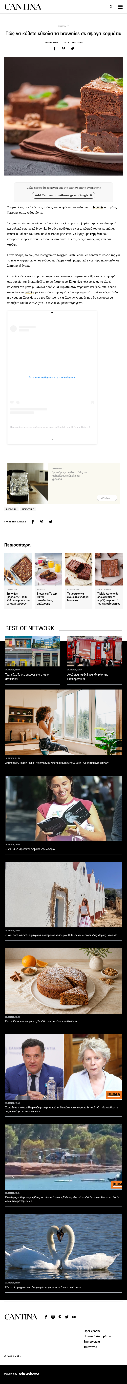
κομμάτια (96, 234)
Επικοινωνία (92, 1342)
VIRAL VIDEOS (104, 589)
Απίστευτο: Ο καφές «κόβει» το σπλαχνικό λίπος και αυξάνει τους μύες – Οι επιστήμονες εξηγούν (56, 762)
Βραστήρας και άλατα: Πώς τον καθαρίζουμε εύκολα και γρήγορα (69, 476)
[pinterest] (63, 48)
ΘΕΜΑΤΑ (41, 589)
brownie (98, 207)
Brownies (11, 509)
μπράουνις (28, 509)
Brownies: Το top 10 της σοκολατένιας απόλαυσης (47, 598)
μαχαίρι (29, 292)
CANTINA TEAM (51, 42)
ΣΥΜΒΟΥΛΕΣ (63, 26)
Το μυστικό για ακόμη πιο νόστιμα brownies (77, 597)
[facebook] (54, 48)
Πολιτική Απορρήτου (97, 1336)
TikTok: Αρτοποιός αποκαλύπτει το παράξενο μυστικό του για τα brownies (108, 598)
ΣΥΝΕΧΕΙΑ (105, 498)
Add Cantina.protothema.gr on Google (61, 195)
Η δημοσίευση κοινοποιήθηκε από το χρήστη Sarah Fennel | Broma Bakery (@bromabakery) (58, 427)
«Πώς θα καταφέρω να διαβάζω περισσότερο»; (30, 849)
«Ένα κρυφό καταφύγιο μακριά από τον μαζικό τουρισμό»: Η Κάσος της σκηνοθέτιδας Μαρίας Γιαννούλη (61, 935)
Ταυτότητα (90, 1347)
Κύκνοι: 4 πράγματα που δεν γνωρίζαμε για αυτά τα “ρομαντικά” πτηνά (43, 1287)
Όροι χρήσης (92, 1331)
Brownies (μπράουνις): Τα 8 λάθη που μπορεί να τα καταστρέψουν (18, 598)
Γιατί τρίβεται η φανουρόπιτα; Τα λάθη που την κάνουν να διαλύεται (41, 1021)
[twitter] (72, 48)
